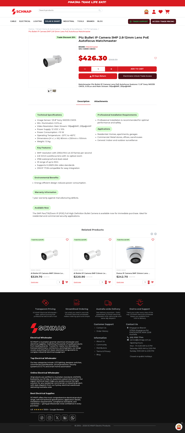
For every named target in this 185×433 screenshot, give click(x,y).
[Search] (100, 10)
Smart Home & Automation (48, 29)
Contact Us (101, 328)
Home (31, 29)
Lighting (37, 21)
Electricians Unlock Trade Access (137, 76)
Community (101, 345)
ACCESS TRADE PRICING (163, 21)
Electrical (24, 21)
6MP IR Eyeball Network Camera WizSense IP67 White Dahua (87, 273)
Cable (13, 21)
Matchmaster (92, 47)
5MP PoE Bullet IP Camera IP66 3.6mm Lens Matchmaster (44, 273)
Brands (90, 21)
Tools (80, 21)
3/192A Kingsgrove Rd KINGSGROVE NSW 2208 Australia (140, 332)
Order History (102, 331)
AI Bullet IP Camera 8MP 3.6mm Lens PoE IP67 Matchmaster (130, 273)
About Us (100, 341)
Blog (100, 21)
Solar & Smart (52, 21)
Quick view (31, 282)
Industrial (68, 21)
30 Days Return (99, 76)
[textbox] (70, 10)
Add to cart (137, 69)
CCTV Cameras (90, 29)
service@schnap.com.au (140, 340)
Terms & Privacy (103, 351)
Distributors (101, 348)
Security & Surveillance (72, 29)
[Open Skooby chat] (178, 426)
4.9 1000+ (47, 410)
